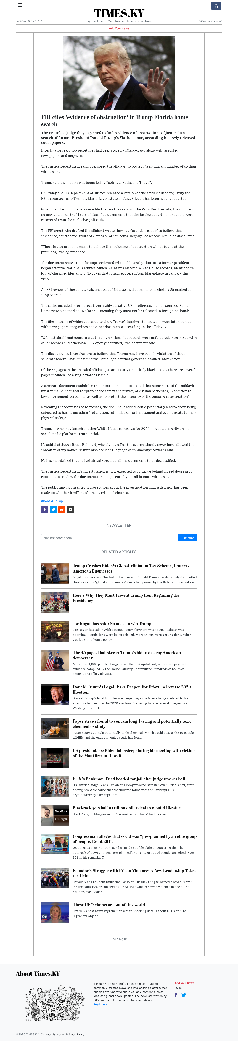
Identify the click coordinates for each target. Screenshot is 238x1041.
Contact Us (48, 1034)
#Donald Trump (52, 501)
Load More (119, 939)
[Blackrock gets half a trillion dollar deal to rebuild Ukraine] (55, 815)
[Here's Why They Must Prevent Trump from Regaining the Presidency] (55, 602)
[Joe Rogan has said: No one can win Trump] (55, 631)
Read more (101, 1004)
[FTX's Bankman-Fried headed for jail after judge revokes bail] (55, 786)
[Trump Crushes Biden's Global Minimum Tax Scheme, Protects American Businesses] (55, 573)
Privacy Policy (75, 1034)
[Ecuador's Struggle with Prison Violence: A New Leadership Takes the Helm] (55, 878)
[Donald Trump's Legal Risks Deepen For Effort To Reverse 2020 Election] (55, 694)
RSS (181, 987)
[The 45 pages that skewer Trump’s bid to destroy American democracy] (55, 660)
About (61, 1034)
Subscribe (187, 538)
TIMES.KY (119, 13)
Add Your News (119, 28)
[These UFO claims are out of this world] (55, 912)
